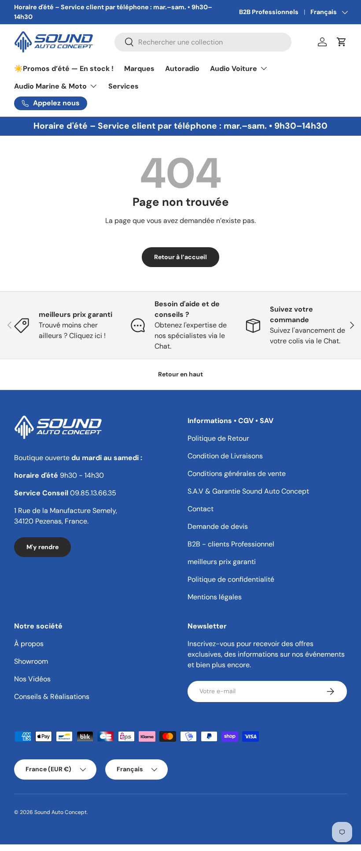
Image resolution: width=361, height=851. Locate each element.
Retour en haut (180, 374)
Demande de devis (218, 526)
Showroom (31, 661)
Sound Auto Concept (60, 812)
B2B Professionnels (268, 12)
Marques (139, 68)
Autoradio (182, 68)
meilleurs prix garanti (222, 561)
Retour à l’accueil (180, 257)
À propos (29, 643)
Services (123, 86)
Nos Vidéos (32, 679)
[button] (341, 42)
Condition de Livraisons (225, 456)
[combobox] (202, 42)
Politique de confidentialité (231, 579)
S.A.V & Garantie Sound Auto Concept (248, 491)
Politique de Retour (218, 438)
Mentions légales (215, 597)
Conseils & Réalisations (51, 696)
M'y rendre (42, 547)
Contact (201, 508)
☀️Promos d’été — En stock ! (64, 68)
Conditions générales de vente (237, 473)
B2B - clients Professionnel (231, 544)
